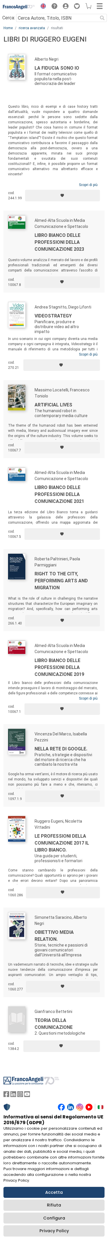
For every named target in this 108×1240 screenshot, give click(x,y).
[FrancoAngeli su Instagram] (20, 1095)
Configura (54, 1218)
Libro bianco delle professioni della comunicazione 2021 (59, 494)
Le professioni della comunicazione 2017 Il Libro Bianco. (62, 843)
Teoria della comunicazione (54, 1024)
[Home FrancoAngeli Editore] (19, 7)
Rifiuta (54, 1205)
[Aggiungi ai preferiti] (62, 195)
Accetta (54, 1192)
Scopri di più (88, 185)
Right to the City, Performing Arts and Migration (61, 580)
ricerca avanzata (32, 28)
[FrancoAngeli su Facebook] (6, 1095)
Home (8, 28)
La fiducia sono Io (57, 68)
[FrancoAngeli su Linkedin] (13, 1095)
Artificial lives (53, 405)
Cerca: (8, 18)
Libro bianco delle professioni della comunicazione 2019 (59, 667)
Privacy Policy (54, 1231)
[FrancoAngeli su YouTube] (27, 1095)
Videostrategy (53, 316)
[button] (42, 7)
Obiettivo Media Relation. (54, 935)
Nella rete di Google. (61, 749)
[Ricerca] (102, 18)
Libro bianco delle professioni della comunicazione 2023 (59, 242)
